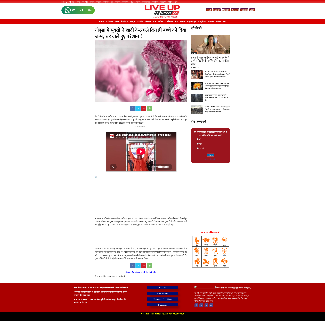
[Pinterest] (143, 108)
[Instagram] (201, 305)
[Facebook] (132, 108)
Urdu (252, 10)
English (216, 10)
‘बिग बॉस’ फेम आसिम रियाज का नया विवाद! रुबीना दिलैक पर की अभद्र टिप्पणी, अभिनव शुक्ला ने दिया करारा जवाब (217, 74)
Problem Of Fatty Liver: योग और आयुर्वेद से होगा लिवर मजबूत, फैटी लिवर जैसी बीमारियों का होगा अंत (217, 85)
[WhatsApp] (149, 108)
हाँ (199, 139)
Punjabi (244, 10)
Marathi (225, 10)
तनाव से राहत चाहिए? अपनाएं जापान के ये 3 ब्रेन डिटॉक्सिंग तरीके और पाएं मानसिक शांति (210, 60)
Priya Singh (195, 67)
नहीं (200, 144)
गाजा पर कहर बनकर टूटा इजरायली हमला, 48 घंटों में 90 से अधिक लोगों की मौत (216, 97)
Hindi (209, 10)
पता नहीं (201, 148)
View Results (210, 159)
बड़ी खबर (194, 53)
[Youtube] (211, 305)
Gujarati (235, 10)
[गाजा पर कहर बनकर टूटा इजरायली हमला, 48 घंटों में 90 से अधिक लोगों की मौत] (197, 98)
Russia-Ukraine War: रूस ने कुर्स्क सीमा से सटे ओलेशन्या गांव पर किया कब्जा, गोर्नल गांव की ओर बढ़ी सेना (217, 109)
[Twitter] (138, 108)
